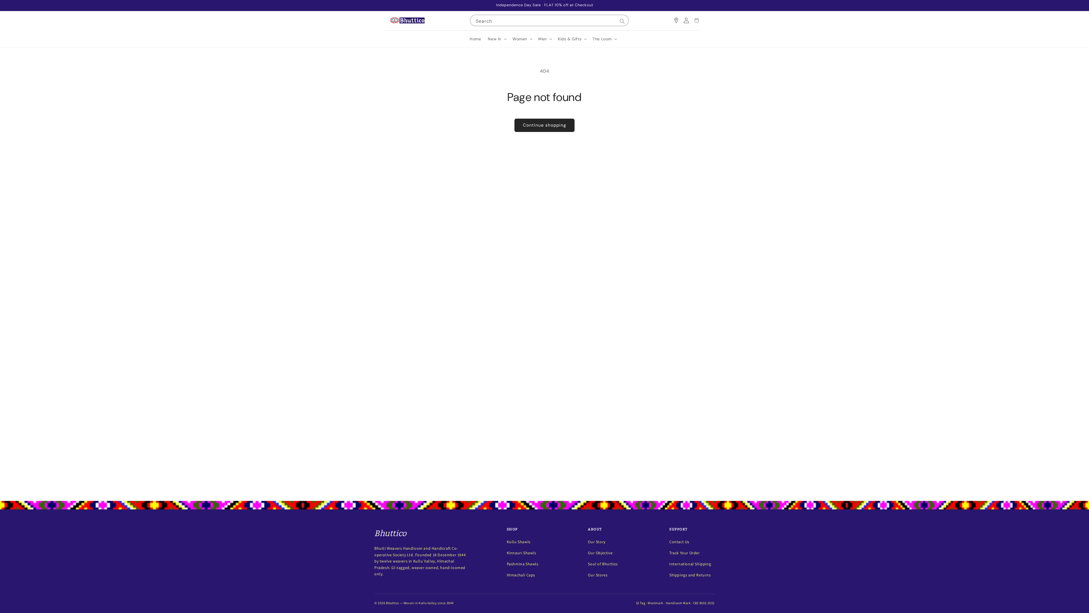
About (595, 529)
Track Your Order (684, 552)
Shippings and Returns (690, 575)
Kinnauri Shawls (521, 552)
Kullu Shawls (519, 541)
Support (678, 529)
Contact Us (679, 541)
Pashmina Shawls (523, 563)
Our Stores (597, 575)
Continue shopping (544, 125)
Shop (512, 529)
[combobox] (549, 20)
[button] (496, 39)
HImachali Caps (521, 575)
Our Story (596, 541)
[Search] (622, 21)
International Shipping (690, 563)
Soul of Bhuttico (603, 563)
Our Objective (600, 552)
